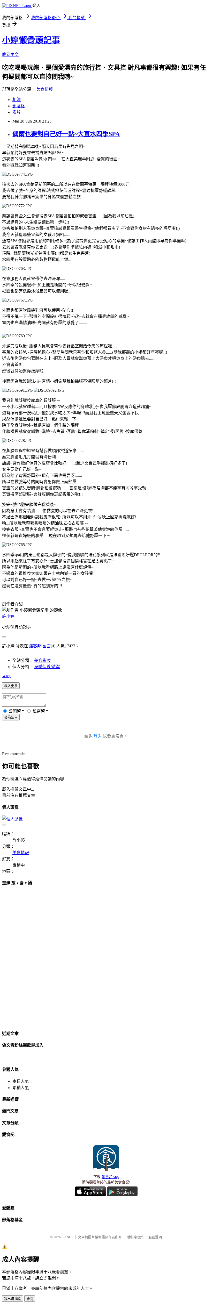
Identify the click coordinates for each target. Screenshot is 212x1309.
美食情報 (44, 89)
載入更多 (11, 686)
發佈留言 (11, 717)
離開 (29, 1299)
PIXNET (67, 1237)
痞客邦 (35, 646)
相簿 (16, 99)
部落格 (18, 106)
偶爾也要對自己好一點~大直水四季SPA (66, 134)
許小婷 (8, 616)
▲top (6, 676)
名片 (16, 112)
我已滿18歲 (12, 1299)
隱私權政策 (135, 1237)
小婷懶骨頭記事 (31, 40)
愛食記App (110, 1177)
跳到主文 (10, 54)
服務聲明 (155, 1237)
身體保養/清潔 (47, 666)
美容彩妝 (42, 660)
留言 (46, 646)
